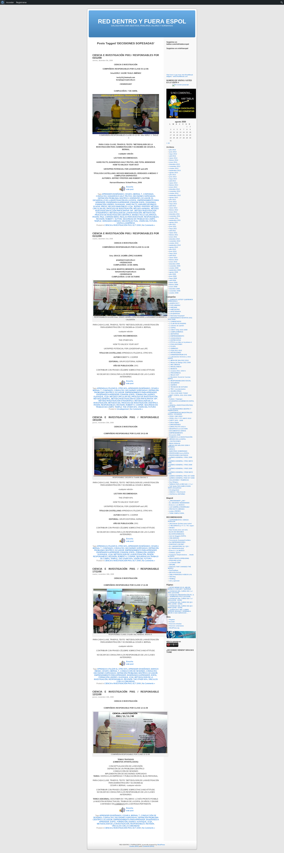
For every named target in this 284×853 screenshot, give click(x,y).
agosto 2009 (173, 272)
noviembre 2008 (174, 291)
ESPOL (142, 202)
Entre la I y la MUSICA (176, 505)
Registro (172, 619)
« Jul (168, 143)
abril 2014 (172, 156)
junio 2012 (172, 201)
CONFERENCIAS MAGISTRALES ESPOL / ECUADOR (180, 413)
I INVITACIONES (175, 441)
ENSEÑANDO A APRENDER (117, 202)
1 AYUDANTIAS (174, 313)
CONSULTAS (101, 196)
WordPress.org (174, 628)
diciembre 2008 (174, 289)
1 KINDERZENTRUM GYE (178, 354)
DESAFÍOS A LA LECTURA (178, 429)
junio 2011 (172, 226)
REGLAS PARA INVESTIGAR (131, 217)
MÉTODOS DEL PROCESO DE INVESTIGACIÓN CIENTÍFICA (125, 214)
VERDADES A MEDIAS (111, 221)
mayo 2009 (173, 278)
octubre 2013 (173, 168)
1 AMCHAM (173, 307)
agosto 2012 (173, 197)
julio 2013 (172, 174)
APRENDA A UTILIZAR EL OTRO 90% (112, 388)
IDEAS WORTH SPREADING (179, 558)
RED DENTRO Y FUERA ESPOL (142, 21)
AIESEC (172, 528)
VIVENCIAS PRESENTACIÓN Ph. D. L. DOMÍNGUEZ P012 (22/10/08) (181, 595)
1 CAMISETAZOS (175, 321)
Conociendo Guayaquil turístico (180, 540)
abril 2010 (172, 255)
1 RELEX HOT (174, 375)
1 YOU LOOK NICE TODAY (178, 393)
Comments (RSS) (148, 846)
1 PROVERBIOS (175, 373)
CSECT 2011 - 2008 (176, 420)
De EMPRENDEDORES (177, 542)
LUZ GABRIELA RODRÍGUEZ (179, 507)
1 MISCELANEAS (175, 366)
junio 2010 (172, 251)
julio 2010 (172, 249)
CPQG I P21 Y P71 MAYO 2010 (180, 418)
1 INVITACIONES (175, 352)
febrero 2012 (173, 210)
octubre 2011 (173, 218)
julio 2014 (172, 150)
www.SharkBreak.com (180, 76)
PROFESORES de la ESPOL (179, 453)
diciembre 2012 (174, 189)
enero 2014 (173, 162)
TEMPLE (97, 221)
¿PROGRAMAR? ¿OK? (177, 501)
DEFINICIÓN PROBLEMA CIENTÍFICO (113, 198)
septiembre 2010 (175, 245)
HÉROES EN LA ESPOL (177, 439)
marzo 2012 (173, 208)
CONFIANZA (148, 194)
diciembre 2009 (174, 264)
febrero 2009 (173, 284)
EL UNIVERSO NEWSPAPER (179, 503)
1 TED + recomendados (177, 389)
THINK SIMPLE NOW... (177, 513)
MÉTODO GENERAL (141, 209)
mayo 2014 (173, 154)
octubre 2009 (173, 268)
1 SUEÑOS (173, 385)
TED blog (172, 576)
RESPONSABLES (151, 217)
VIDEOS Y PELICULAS (177, 492)
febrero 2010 (173, 259)
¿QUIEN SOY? (174, 303)
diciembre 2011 (174, 214)
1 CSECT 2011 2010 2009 (178, 330)
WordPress (161, 844)
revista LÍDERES (175, 511)
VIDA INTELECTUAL (130, 221)
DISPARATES (135, 198)
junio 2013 (172, 177)
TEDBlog (172, 578)
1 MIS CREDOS (174, 364)
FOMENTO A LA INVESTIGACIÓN (180, 437)
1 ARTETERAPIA (175, 311)
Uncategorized (123, 409)
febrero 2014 (173, 160)
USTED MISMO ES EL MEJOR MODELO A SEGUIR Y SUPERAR (179, 588)
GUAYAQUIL (120, 204)
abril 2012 (172, 206)
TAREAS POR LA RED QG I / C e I (181, 484)
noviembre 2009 (174, 266)
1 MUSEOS (173, 369)
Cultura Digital (174, 422)
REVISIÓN (100, 219)
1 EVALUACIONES (175, 344)
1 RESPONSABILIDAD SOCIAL (180, 381)
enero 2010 (173, 262)
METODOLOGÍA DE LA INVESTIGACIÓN (125, 213)
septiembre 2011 (175, 220)
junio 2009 (172, 276)
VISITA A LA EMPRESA (126, 223)
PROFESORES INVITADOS (178, 455)
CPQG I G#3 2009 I (176, 416)
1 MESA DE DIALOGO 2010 (179, 360)
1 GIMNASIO (173, 348)
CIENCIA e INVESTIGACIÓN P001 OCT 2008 (122, 225)
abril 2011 (172, 230)
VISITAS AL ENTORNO (177, 494)
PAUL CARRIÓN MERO (109, 217)
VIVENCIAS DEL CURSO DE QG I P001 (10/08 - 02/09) (180, 603)
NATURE (172, 564)
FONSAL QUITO (174, 552)
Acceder (172, 621)
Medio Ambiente (174, 443)
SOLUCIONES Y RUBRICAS (179, 480)
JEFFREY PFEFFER (142, 207)
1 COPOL (172, 327)
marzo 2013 (173, 183)
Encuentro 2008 (174, 435)
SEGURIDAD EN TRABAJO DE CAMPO (139, 219)
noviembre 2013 (174, 166)
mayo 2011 (173, 228)
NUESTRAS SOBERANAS (178, 451)
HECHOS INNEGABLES (118, 207)
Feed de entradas (175, 624)
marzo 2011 (173, 233)
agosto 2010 (173, 247)
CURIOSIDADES (175, 424)
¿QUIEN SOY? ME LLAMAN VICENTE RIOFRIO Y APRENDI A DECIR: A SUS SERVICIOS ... (179, 611)
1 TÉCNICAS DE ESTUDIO (178, 387)
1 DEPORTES (174, 334)
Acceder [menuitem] (10, 2)
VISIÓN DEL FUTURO (148, 221)
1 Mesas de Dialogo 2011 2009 (180, 362)
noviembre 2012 (174, 191)
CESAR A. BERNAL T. (133, 194)
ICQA (130, 207)
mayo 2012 (173, 203)
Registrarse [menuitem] (21, 2)
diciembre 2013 (174, 164)
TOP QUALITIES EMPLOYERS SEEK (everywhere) (179, 487)
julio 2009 (172, 274)
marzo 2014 (173, 158)
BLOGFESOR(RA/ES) (176, 534)
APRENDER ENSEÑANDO (113, 194)
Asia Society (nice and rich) (178, 530)
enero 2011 (173, 237)
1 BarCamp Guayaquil (176, 315)
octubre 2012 (173, 193)
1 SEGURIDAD (174, 383)
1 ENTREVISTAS (175, 340)
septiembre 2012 (175, 195)
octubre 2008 (173, 293)
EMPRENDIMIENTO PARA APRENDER (141, 392)
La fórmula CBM (174, 562)
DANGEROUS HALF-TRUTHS (120, 196)
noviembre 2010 (174, 241)
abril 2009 (172, 280)
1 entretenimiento (175, 338)
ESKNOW (134, 202)
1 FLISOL (172, 346)
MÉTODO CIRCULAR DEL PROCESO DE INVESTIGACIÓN (125, 208)
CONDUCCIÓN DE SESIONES (132, 671)
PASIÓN (95, 217)
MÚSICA (172, 449)
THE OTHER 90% (130, 407)
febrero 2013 (173, 185)
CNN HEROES (174, 538)
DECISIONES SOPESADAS (144, 196)
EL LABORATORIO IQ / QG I (179, 546)
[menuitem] (2, 2)
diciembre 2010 (174, 239)
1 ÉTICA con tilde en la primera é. (180, 342)
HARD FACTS (131, 204)
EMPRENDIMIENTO (176, 433)
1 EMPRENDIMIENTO (176, 336)
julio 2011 (172, 224)
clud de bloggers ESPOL (177, 536)
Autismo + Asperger (175, 399)
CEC (170, 403)
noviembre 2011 (174, 216)
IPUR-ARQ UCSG (175, 560)
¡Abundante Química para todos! (180, 523)
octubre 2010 (173, 243)
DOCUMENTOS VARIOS (177, 431)
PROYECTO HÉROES (176, 509)
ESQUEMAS (151, 202)
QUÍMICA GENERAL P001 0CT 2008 (182, 476)
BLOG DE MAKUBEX (176, 532)
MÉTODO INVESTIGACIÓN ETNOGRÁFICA (116, 401)
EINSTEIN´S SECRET (176, 544)
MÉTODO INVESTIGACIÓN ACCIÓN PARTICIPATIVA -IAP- (127, 210)
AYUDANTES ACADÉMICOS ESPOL (181, 401)
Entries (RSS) (134, 846)
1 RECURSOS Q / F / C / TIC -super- (181, 525)
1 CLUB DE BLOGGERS (177, 323)
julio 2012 (172, 199)
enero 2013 (173, 187)
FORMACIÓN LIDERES (104, 204)
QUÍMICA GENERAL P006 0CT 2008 (182, 478)
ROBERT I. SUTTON (113, 219)
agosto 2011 (173, 222)
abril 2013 (172, 181)
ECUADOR (145, 198)
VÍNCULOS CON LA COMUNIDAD (126, 826)
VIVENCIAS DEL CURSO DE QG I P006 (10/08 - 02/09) (180, 606)
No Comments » (148, 225)
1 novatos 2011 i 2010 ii (177, 371)
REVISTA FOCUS (175, 572)
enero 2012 (173, 212)
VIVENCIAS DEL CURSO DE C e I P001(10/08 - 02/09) (180, 599)
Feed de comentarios (176, 626)
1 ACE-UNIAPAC (174, 305)
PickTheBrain (173, 570)
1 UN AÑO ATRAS (175, 391)
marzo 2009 (173, 282)
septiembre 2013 (175, 170)
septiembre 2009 (175, 270)
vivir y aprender (174, 581)
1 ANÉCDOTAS (174, 309)
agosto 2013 (173, 172)
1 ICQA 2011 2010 (175, 350)
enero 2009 (173, 286)
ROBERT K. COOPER (134, 405)
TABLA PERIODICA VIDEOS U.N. (180, 574)
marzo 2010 (173, 257)
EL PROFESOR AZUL (176, 548)
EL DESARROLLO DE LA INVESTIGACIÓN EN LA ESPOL (123, 199)
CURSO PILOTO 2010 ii (177, 426)
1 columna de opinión (176, 325)
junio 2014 (172, 152)
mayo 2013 (173, 179)
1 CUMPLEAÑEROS (176, 332)
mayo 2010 (173, 253)
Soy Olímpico (173, 482)
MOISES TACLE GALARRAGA (144, 215)
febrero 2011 (173, 235)
